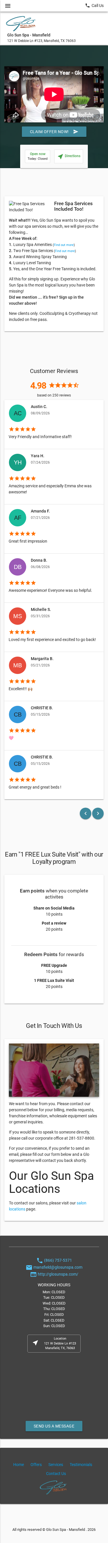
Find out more (64, 245)
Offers (36, 1464)
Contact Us (56, 1473)
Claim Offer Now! (54, 131)
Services (55, 1464)
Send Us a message (54, 1426)
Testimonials (81, 1464)
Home (18, 1464)
